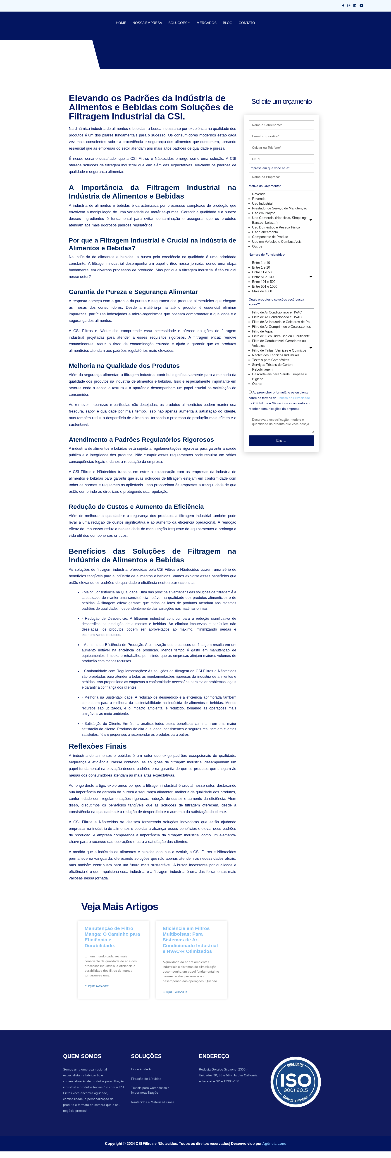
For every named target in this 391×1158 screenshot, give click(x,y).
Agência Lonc (269, 1143)
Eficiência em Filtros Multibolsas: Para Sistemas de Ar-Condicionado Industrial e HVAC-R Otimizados (190, 939)
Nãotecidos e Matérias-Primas (152, 1102)
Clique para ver (96, 980)
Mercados (198, 23)
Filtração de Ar (141, 1069)
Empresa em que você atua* (269, 168)
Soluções (172, 23)
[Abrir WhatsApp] (379, 1146)
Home (120, 23)
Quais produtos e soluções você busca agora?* (281, 302)
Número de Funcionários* (267, 254)
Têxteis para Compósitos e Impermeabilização (150, 1090)
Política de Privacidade (293, 402)
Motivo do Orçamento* (265, 186)
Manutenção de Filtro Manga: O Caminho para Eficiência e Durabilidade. (111, 933)
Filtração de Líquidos (145, 1078)
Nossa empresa (144, 23)
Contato (235, 23)
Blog (217, 23)
